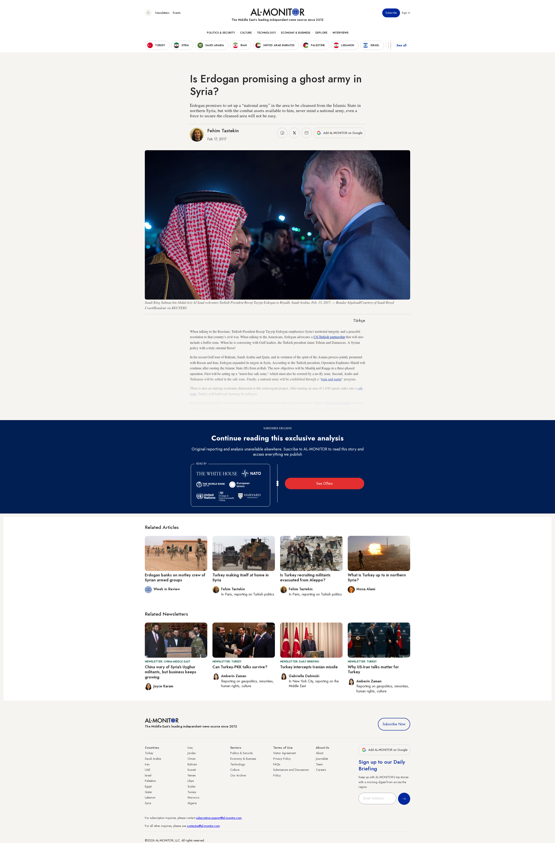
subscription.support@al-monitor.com (219, 818)
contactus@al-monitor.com (203, 826)
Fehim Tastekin (223, 130)
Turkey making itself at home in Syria (240, 577)
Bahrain (192, 764)
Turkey (149, 753)
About (319, 753)
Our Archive (238, 775)
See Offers (324, 483)
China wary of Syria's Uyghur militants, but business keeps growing (170, 672)
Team (319, 764)
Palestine (150, 781)
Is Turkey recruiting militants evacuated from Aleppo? (305, 577)
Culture (246, 32)
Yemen (192, 775)
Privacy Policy (282, 759)
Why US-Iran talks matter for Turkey (373, 669)
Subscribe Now (394, 724)
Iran (147, 764)
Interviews (340, 32)
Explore (321, 32)
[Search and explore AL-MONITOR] (148, 12)
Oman (192, 759)
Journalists (322, 759)
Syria (148, 803)
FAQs (276, 764)
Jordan (192, 753)
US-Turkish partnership (329, 336)
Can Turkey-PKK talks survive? (239, 667)
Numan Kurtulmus (338, 402)
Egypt (148, 786)
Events (176, 13)
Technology (266, 32)
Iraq (190, 747)
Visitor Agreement (284, 753)
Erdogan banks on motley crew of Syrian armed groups (175, 577)
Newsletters (162, 13)
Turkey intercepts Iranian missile (309, 667)
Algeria (192, 803)
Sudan (192, 786)
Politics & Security (221, 32)
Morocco (193, 797)
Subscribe (391, 13)
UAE (147, 770)
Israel (148, 775)
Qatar (148, 792)
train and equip (331, 379)
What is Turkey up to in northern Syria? (377, 577)
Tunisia (192, 792)
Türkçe (359, 320)
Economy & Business (295, 32)
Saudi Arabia (153, 759)
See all (401, 45)
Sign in (406, 13)
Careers (321, 770)
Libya (191, 781)
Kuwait (192, 770)
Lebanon (150, 797)
